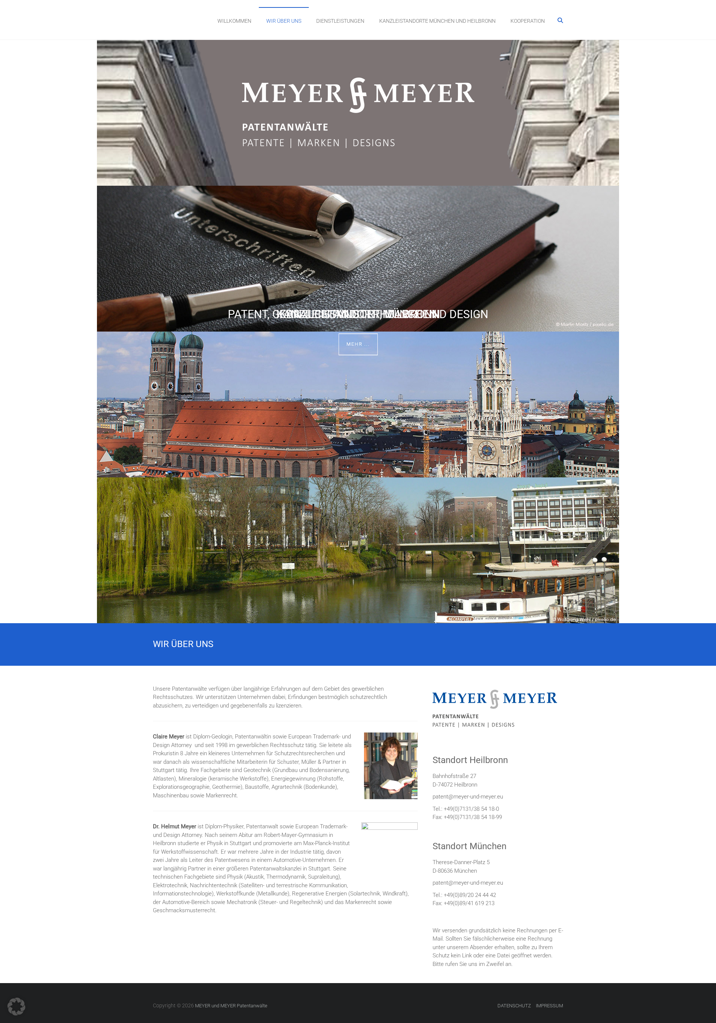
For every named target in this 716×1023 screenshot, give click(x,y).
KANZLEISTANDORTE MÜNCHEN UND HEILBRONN (437, 21)
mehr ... (358, 344)
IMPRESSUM (549, 1005)
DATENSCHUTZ (514, 1005)
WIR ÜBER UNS (283, 21)
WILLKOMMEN (234, 21)
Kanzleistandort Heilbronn (358, 314)
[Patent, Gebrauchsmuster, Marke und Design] (358, 189)
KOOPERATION (528, 21)
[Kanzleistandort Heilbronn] (358, 481)
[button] (16, 1006)
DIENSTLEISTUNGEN (340, 21)
